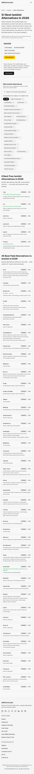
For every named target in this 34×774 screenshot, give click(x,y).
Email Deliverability (24, 274)
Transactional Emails (17, 453)
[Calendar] (2, 711)
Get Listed (4, 731)
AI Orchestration (26, 539)
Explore (9, 10)
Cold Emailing (6, 272)
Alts (29, 192)
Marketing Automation (9, 319)
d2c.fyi (3, 754)
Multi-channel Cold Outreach (20, 275)
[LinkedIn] (19, 711)
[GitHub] (12, 711)
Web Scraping (16, 196)
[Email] (6, 711)
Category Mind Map (7, 725)
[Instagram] (25, 711)
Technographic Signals (9, 358)
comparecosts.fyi (6, 751)
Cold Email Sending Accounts (10, 588)
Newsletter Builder (24, 348)
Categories (4, 722)
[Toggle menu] (31, 2)
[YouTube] (22, 711)
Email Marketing (7, 317)
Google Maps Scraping (9, 198)
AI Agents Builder (7, 196)
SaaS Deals (4, 728)
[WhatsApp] (9, 711)
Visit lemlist (9, 73)
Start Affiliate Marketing (8, 734)
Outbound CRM (7, 236)
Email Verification (7, 275)
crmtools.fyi (4, 757)
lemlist (7, 43)
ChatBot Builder (7, 561)
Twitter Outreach (14, 473)
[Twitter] (15, 711)
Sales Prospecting (25, 196)
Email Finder (23, 208)
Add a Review (9, 57)
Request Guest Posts (7, 737)
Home (3, 10)
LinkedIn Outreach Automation (11, 274)
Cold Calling (14, 377)
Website (24, 192)
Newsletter (4, 748)
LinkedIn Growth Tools (25, 295)
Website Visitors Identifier (9, 374)
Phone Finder (16, 208)
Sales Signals (6, 210)
